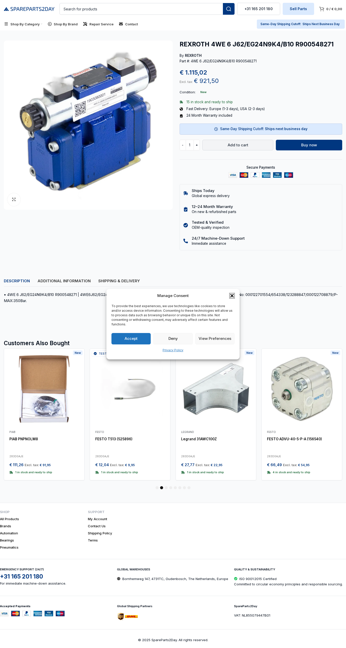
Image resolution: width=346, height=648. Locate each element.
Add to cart (238, 145)
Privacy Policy (173, 350)
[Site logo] (29, 8)
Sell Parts (298, 9)
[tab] (17, 281)
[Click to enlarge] (14, 199)
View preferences (215, 338)
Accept (131, 338)
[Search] (229, 9)
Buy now (309, 145)
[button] (232, 295)
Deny (173, 338)
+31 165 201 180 (258, 9)
